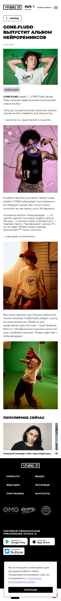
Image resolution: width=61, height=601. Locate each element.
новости (13, 476)
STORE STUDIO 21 (44, 7)
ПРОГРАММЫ (15, 493)
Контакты (42, 493)
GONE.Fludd (12, 89)
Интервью (42, 485)
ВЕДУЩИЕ (13, 485)
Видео (40, 476)
